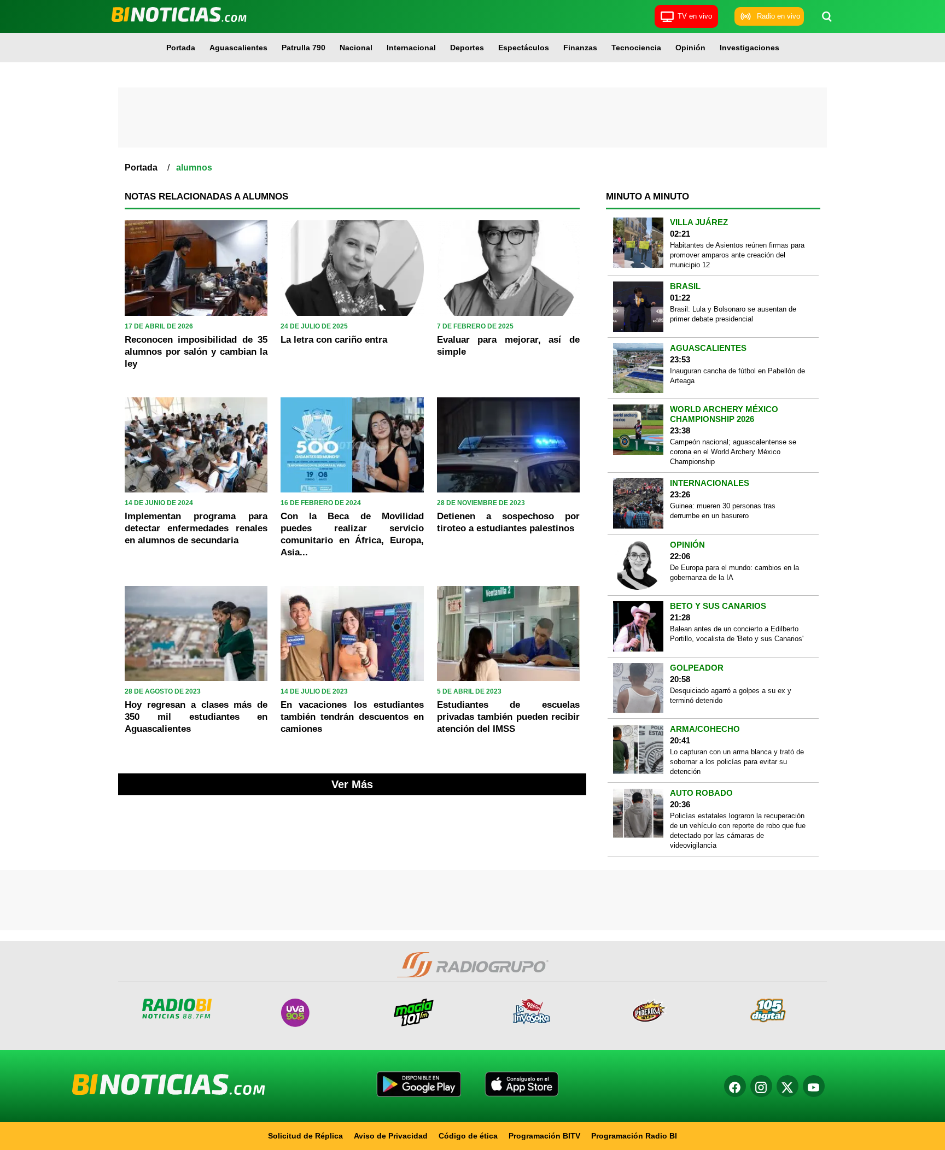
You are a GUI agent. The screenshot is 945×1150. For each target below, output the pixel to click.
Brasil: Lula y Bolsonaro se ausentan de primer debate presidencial (733, 314)
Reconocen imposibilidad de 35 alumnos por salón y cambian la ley (196, 352)
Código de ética (468, 1135)
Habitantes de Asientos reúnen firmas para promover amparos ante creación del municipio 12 (737, 255)
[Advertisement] (472, 117)
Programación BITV (544, 1135)
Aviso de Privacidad (391, 1135)
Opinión (690, 47)
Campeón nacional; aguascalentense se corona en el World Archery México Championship (733, 452)
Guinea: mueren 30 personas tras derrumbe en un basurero (722, 511)
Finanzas (580, 47)
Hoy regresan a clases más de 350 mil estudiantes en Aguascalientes (196, 717)
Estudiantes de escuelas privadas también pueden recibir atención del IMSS (508, 717)
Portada (180, 47)
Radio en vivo (778, 16)
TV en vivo (695, 16)
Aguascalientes (238, 47)
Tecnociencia (636, 47)
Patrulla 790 (303, 47)
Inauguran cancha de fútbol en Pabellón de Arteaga (737, 376)
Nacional (356, 47)
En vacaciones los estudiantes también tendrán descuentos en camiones (352, 717)
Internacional (411, 47)
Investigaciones (749, 47)
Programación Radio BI (634, 1135)
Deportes (467, 47)
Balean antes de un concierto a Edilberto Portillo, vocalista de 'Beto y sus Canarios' (736, 634)
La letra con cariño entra (334, 340)
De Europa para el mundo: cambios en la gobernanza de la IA (734, 573)
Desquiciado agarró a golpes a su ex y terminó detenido (730, 696)
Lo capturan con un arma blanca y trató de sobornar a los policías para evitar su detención (737, 762)
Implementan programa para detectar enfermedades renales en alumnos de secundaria (196, 528)
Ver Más (352, 784)
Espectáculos (523, 47)
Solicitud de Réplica (305, 1135)
